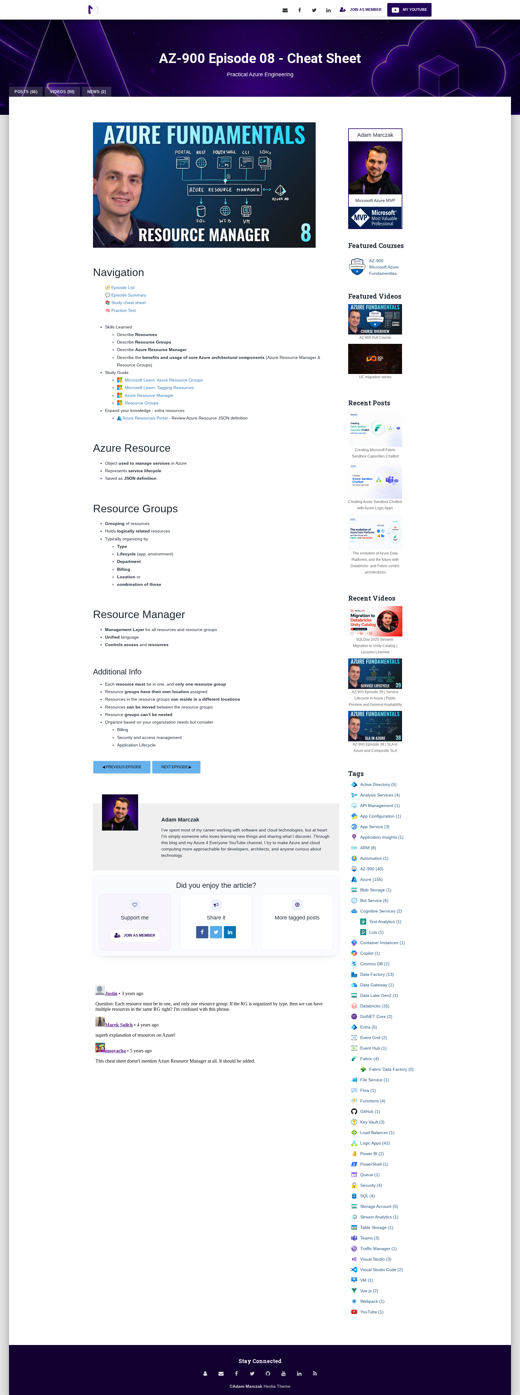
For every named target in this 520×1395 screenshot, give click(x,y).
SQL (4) (367, 1195)
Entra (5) (368, 1027)
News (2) (96, 92)
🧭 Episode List (120, 287)
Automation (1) (374, 858)
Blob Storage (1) (376, 890)
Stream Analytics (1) (379, 1216)
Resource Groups (141, 403)
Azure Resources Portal (145, 418)
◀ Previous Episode (121, 767)
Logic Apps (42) (375, 1143)
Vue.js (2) (369, 1290)
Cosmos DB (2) (374, 963)
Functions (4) (372, 1100)
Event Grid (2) (373, 1037)
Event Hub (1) (373, 1048)
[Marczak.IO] (93, 9)
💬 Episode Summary (125, 295)
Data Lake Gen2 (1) (379, 995)
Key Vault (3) (372, 1122)
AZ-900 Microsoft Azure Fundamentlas (384, 267)
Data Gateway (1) (377, 984)
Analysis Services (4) (380, 795)
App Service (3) (375, 826)
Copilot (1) (370, 953)
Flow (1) (368, 1090)
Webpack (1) (372, 1301)
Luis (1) (376, 932)
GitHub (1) (370, 1111)
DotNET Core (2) (376, 1016)
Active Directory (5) (378, 784)
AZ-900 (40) (371, 868)
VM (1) (366, 1280)
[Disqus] (216, 1058)
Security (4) (371, 1185)
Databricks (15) (374, 1006)
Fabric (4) (369, 1058)
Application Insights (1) (382, 837)
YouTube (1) (372, 1311)
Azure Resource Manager (149, 395)
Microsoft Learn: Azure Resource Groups (163, 380)
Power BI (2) (372, 1153)
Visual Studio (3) (376, 1259)
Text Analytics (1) (385, 921)
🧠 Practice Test (120, 310)
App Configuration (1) (380, 816)
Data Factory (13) (377, 974)
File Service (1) (374, 1079)
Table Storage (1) (376, 1227)
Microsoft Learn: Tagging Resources (159, 387)
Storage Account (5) (379, 1206)
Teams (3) (369, 1238)
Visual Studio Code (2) (381, 1269)
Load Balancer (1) (377, 1132)
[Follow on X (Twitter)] (314, 9)
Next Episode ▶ (176, 767)
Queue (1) (370, 1174)
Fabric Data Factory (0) (391, 1069)
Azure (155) (371, 879)
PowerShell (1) (374, 1164)
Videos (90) (62, 92)
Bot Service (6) (374, 900)
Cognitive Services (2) (381, 911)
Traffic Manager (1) (378, 1248)
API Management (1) (380, 805)
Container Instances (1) (382, 942)
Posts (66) (25, 92)
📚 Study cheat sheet (125, 302)
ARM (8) (368, 847)
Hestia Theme (277, 1386)
